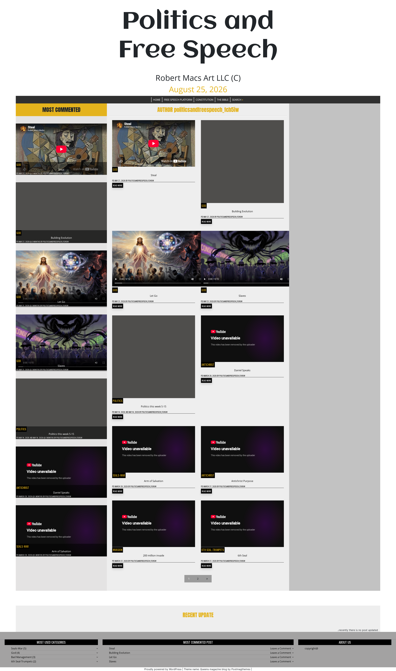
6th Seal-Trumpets (213, 550)
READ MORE (117, 185)
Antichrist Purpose (242, 481)
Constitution (204, 99)
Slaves (61, 366)
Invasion (117, 550)
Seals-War (22, 546)
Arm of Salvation (61, 551)
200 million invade (153, 555)
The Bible (222, 99)
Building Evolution (61, 237)
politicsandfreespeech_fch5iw (56, 173)
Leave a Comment (280, 648)
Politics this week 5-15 (61, 434)
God (18, 165)
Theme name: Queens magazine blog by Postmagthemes (217, 669)
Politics (21, 429)
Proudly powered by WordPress (162, 669)
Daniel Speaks (61, 492)
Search (236, 99)
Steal (61, 169)
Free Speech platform (178, 99)
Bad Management (21, 657)
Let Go (61, 301)
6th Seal (242, 555)
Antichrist (22, 488)
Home (156, 99)
